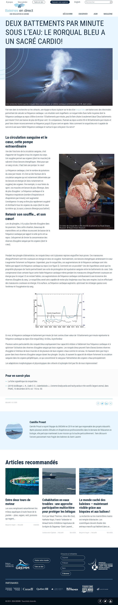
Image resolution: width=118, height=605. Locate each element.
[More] (110, 403)
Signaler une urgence (60, 2)
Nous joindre (22, 2)
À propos (9, 2)
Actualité (8, 402)
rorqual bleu (80, 109)
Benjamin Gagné (10, 525)
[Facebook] (98, 403)
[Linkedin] (106, 403)
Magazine (108, 14)
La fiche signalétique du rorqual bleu (22, 381)
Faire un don (38, 2)
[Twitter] (102, 403)
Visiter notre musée (42, 560)
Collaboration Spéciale (49, 532)
